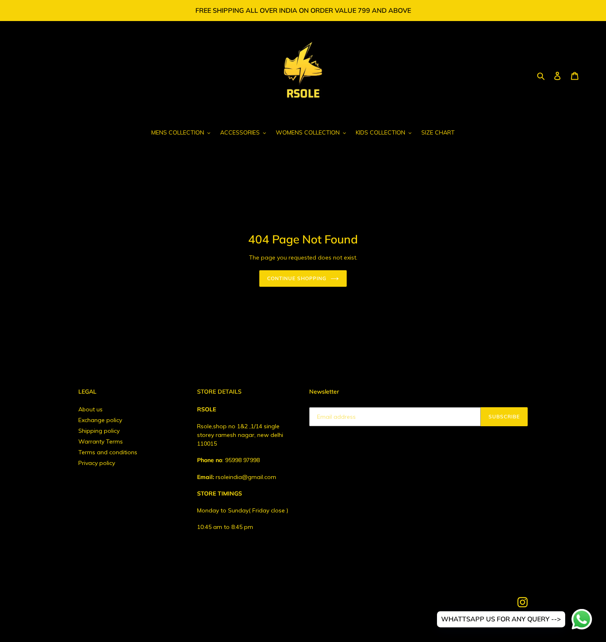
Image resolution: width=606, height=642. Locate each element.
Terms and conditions (107, 452)
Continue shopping (296, 278)
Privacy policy (96, 463)
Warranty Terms (100, 441)
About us (90, 409)
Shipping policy (99, 430)
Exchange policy (100, 420)
